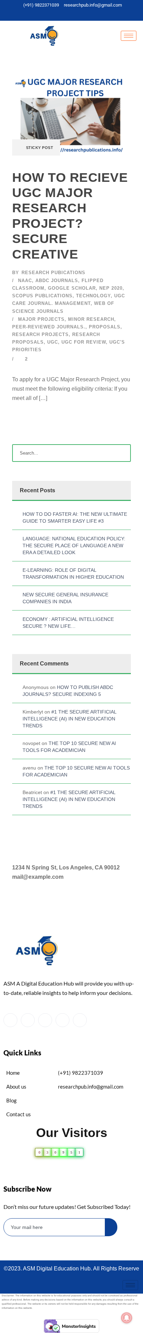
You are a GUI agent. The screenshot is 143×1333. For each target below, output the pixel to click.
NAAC (25, 280)
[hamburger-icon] (128, 36)
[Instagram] (94, 14)
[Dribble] (83, 14)
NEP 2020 (111, 288)
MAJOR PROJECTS (41, 319)
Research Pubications (53, 272)
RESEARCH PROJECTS (40, 334)
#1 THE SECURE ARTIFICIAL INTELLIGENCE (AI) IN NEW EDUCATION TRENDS (69, 718)
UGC (52, 342)
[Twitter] (63, 14)
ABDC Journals (56, 280)
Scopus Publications (42, 295)
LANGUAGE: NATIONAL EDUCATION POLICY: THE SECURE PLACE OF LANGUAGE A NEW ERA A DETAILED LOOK (74, 545)
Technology (93, 295)
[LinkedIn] (73, 14)
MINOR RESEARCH (91, 319)
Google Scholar (72, 288)
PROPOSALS (104, 326)
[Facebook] (52, 14)
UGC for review (83, 342)
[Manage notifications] (126, 1317)
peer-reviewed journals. (48, 326)
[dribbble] (62, 1020)
